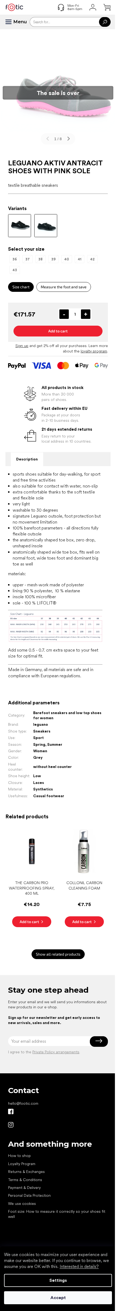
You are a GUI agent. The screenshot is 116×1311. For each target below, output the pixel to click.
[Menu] (10, 22)
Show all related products (58, 954)
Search (105, 22)
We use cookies (22, 1203)
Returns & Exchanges (26, 1171)
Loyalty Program (21, 1164)
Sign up (21, 346)
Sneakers (41, 731)
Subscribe (99, 1041)
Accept (58, 1297)
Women (40, 751)
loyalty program (94, 351)
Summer (54, 744)
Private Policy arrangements (55, 1052)
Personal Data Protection (29, 1195)
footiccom (10, 1124)
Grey (38, 757)
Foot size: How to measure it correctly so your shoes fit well (56, 1214)
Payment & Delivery (24, 1187)
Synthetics (43, 789)
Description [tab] (27, 459)
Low (37, 776)
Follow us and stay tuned (10, 1111)
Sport (38, 737)
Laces (38, 782)
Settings (58, 1280)
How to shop (19, 1155)
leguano (40, 724)
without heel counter (52, 766)
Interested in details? (79, 1266)
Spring (39, 744)
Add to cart (58, 331)
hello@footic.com (23, 1103)
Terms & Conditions (25, 1180)
